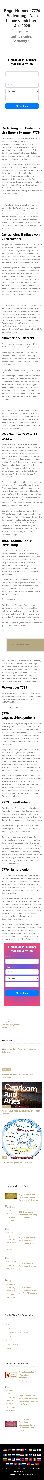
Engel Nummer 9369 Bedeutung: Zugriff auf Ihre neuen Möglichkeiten (28, 1197)
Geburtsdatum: (11, 80)
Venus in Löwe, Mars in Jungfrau (11, 1025)
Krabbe (8, 1348)
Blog (4, 1157)
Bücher (8, 1328)
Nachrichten (6, 1069)
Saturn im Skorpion (13, 1344)
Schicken (22, 106)
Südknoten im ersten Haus (16, 1332)
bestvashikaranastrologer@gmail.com (22, 1474)
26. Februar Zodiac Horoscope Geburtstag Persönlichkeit (28, 1215)
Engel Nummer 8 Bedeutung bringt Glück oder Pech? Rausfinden (28, 1290)
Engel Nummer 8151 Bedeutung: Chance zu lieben (28, 1266)
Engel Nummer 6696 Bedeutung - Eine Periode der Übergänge (28, 1240)
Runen (8, 1336)
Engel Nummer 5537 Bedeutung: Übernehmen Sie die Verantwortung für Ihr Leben (27, 1425)
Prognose (9, 1324)
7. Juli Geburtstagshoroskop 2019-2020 (17, 1163)
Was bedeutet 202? (20, 645)
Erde (7, 1340)
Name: (7, 69)
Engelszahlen (22, 32)
